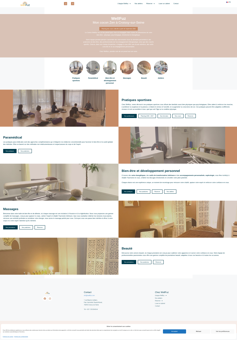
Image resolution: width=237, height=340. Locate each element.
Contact (176, 3)
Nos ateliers (139, 3)
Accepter (174, 331)
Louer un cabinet (164, 3)
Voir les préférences (223, 331)
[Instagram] (50, 298)
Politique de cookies (8, 336)
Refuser (198, 331)
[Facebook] (44, 298)
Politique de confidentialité (21, 336)
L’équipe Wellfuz (123, 3)
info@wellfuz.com (89, 295)
